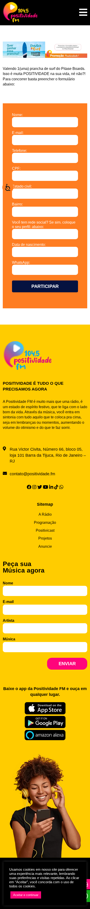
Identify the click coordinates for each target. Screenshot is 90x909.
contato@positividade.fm (32, 474)
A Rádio (45, 514)
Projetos (45, 538)
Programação (45, 523)
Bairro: (17, 204)
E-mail (8, 602)
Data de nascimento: (29, 245)
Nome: (17, 115)
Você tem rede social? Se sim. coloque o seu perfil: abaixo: (43, 224)
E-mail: (18, 133)
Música (9, 639)
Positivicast (45, 530)
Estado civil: (22, 186)
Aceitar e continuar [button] (25, 895)
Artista (8, 620)
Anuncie (45, 546)
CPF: (16, 168)
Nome (8, 583)
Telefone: (19, 151)
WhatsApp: (21, 262)
